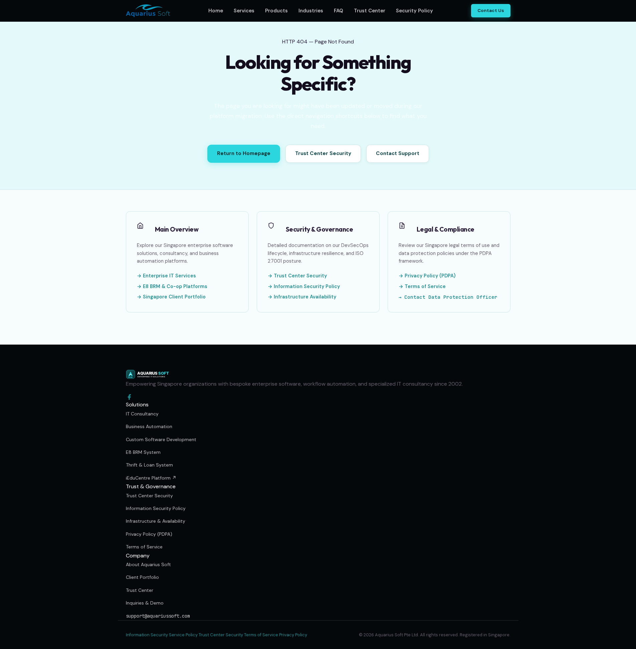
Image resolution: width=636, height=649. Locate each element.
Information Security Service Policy (162, 635)
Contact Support (397, 153)
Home (215, 10)
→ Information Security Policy (304, 286)
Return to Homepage (243, 153)
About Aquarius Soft (148, 564)
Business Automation (149, 426)
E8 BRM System (143, 452)
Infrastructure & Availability (155, 521)
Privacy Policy (293, 635)
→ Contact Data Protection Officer (448, 297)
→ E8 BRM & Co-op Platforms (172, 286)
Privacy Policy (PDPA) (149, 534)
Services (244, 10)
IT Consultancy (142, 414)
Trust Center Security (323, 153)
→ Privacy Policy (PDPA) (427, 276)
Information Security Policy (156, 508)
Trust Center (369, 10)
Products (276, 10)
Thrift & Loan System (149, 465)
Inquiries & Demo (145, 603)
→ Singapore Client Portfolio (171, 297)
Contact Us (490, 10)
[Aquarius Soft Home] (148, 10)
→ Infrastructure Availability (302, 297)
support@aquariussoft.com (158, 616)
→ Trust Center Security (297, 276)
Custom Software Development (161, 439)
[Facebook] (318, 397)
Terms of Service (144, 547)
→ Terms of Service (422, 286)
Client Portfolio (142, 577)
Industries (310, 10)
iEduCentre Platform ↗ (151, 478)
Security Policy (414, 10)
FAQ (338, 10)
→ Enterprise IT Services (166, 276)
